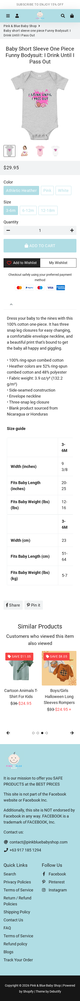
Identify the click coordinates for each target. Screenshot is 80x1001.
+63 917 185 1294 (25, 850)
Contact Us (13, 920)
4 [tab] (47, 733)
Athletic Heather (21, 190)
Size (7, 202)
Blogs (8, 952)
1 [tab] (33, 733)
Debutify (55, 991)
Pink (47, 190)
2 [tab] (38, 733)
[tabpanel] (21, 678)
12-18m (48, 210)
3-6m (11, 210)
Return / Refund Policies (17, 901)
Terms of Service (18, 890)
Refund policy (15, 944)
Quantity (11, 222)
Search (10, 874)
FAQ (7, 928)
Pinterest (56, 882)
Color (8, 182)
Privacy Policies (17, 882)
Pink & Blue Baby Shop (20, 26)
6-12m (28, 210)
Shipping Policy (17, 912)
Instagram (57, 890)
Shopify (28, 991)
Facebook (57, 874)
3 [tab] (42, 733)
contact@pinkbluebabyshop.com (38, 842)
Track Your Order (18, 960)
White (63, 190)
